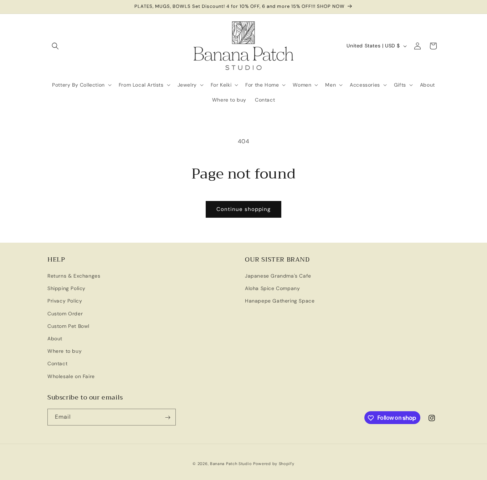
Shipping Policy (66, 288)
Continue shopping (243, 209)
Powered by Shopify (273, 463)
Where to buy (64, 351)
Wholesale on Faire (71, 376)
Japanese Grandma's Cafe (278, 276)
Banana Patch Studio (231, 463)
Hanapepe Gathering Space (279, 301)
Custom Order (65, 313)
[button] (55, 46)
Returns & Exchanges (73, 276)
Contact (57, 364)
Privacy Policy (64, 301)
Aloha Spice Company (272, 288)
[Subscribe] (167, 417)
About (54, 338)
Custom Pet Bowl (68, 326)
